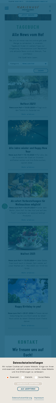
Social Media (44, 377)
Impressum (39, 397)
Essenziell (14, 377)
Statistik (28, 377)
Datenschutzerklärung (22, 397)
